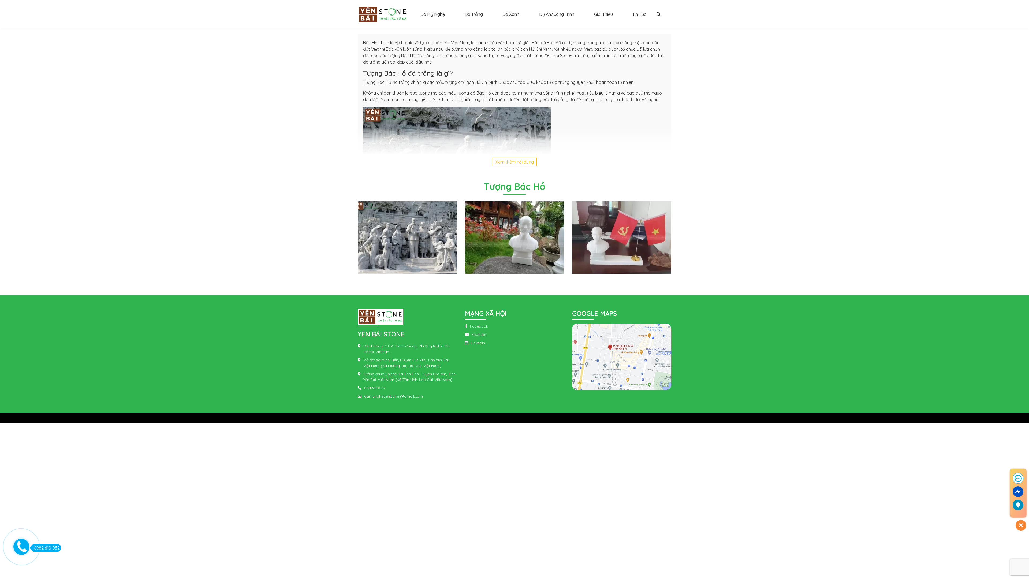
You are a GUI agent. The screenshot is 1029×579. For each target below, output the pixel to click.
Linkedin (478, 342)
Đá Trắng (474, 14)
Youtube (479, 334)
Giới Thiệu (603, 14)
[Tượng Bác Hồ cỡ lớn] (514, 237)
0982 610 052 (47, 548)
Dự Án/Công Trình (556, 14)
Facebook (479, 326)
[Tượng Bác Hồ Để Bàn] (621, 237)
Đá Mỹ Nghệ (432, 14)
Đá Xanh (510, 14)
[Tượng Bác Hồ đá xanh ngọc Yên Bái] (407, 237)
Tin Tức (639, 14)
